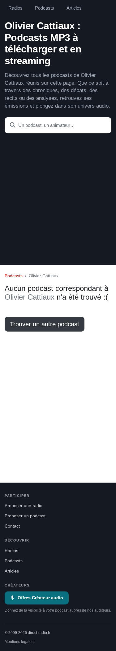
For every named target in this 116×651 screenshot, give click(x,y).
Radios (15, 8)
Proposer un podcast (25, 516)
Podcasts (44, 8)
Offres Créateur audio (40, 597)
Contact (12, 526)
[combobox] (58, 125)
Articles (74, 8)
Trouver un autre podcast (44, 324)
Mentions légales (19, 642)
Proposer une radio (23, 505)
